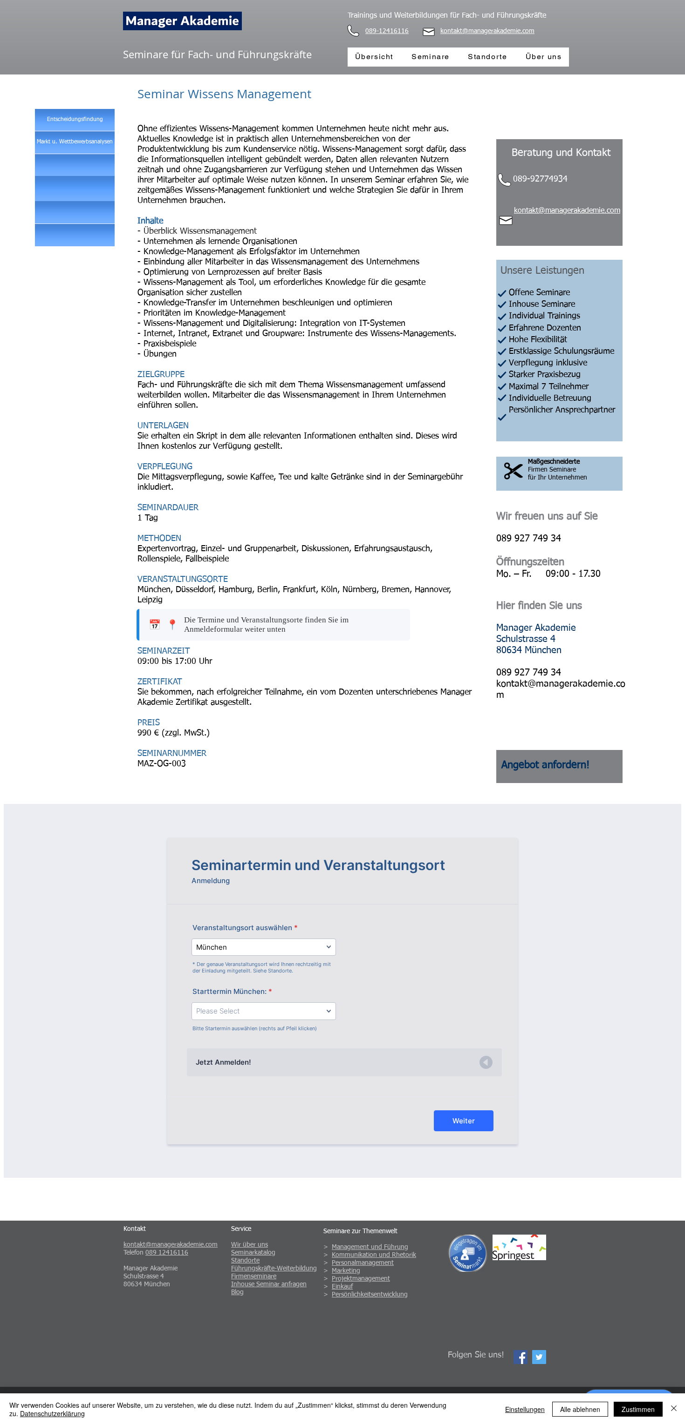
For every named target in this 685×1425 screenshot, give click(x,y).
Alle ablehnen (580, 1409)
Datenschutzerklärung (52, 1413)
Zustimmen (638, 1409)
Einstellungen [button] (525, 1409)
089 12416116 (166, 1252)
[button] (545, 765)
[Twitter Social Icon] (539, 1357)
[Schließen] (673, 1409)
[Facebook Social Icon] (520, 1357)
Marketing (346, 1271)
